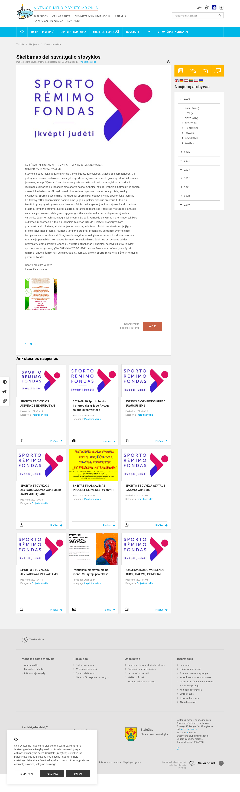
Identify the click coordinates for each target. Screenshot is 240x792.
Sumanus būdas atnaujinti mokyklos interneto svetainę (174, 765)
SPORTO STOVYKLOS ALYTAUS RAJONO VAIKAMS (39, 572)
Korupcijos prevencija (48, 20)
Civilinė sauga (187, 693)
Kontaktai (73, 20)
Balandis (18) (192, 128)
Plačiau (54, 441)
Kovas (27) (190, 133)
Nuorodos (185, 665)
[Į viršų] (221, 763)
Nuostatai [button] (132, 31)
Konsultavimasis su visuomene (195, 677)
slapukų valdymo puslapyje (41, 764)
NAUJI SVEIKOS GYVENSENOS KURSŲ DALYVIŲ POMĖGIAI (144, 572)
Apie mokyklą (31, 665)
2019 (187, 204)
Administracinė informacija (93, 16)
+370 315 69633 (189, 729)
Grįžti (33, 344)
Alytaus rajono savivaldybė (154, 734)
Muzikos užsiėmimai (86, 669)
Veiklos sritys (61, 16)
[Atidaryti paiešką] (220, 15)
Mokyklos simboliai (34, 669)
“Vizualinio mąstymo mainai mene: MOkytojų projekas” (91, 572)
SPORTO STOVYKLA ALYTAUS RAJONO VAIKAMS (145, 488)
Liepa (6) (189, 113)
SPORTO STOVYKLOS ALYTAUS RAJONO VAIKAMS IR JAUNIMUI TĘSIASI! (40, 490)
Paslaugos (41, 16)
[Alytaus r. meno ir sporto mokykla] (25, 11)
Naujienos (34, 44)
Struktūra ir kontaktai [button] (173, 31)
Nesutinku (52, 773)
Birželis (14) (191, 118)
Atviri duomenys (188, 702)
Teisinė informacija (189, 698)
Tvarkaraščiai (36, 639)
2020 (187, 196)
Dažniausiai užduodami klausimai (196, 681)
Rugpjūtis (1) (192, 108)
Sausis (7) (190, 143)
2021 (187, 187)
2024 (187, 161)
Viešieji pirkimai (136, 677)
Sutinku (78, 773)
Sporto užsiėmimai (85, 673)
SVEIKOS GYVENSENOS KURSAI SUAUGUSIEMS (145, 403)
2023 (187, 169)
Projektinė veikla (52, 44)
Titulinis (20, 44)
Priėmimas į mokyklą (34, 673)
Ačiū (152, 326)
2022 (187, 178)
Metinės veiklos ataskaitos (141, 681)
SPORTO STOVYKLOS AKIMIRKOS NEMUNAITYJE (37, 403)
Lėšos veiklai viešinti (138, 673)
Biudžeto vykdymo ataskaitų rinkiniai (146, 665)
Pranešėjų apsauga (189, 685)
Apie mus (120, 16)
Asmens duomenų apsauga (194, 673)
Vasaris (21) (191, 138)
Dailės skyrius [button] (40, 32)
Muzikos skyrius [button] (104, 32)
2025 (187, 152)
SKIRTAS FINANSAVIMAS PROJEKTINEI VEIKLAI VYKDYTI (93, 488)
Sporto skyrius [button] (71, 32)
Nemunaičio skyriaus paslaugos (92, 677)
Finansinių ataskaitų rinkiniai (142, 669)
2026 (187, 98)
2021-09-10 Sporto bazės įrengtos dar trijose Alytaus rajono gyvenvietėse (91, 406)
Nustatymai (26, 773)
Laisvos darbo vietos (190, 669)
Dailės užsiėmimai (85, 665)
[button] (199, 7)
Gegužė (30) (191, 123)
